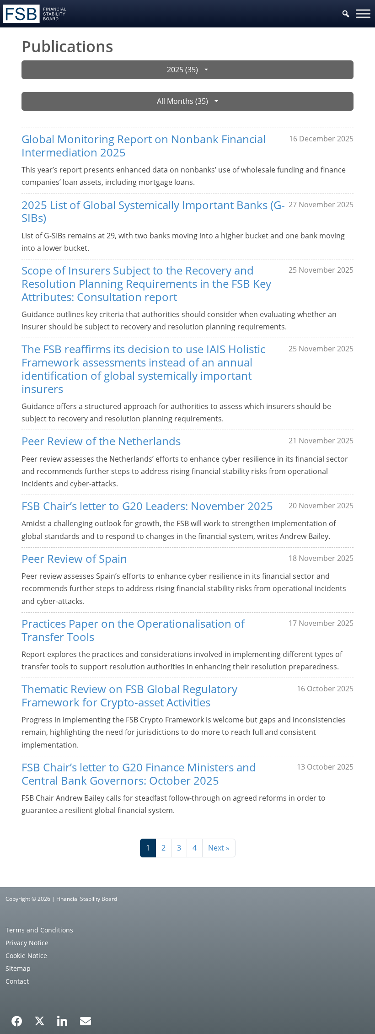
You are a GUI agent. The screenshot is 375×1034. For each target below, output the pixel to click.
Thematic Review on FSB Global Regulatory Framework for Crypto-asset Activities (129, 695)
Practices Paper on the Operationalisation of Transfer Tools (133, 630)
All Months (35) (182, 101)
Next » (219, 848)
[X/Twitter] (39, 1020)
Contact (17, 981)
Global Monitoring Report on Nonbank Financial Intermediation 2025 (143, 145)
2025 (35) (182, 70)
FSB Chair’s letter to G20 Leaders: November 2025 (147, 505)
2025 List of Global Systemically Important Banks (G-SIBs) (153, 211)
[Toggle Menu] (363, 13)
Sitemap (18, 968)
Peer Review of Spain (74, 558)
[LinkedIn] (62, 1018)
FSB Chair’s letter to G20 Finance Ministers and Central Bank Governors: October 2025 (138, 773)
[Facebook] (16, 1018)
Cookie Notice (26, 955)
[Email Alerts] (85, 1020)
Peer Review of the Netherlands (101, 440)
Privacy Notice (26, 942)
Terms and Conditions (39, 930)
